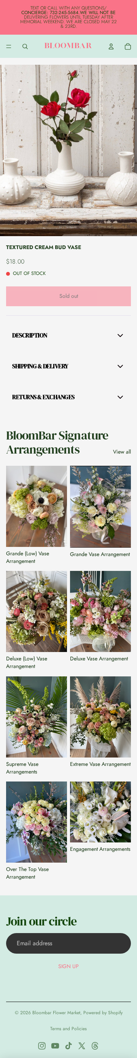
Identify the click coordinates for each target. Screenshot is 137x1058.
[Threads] (95, 1045)
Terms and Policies (68, 1028)
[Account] (111, 46)
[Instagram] (41, 1045)
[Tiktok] (68, 1045)
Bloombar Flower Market (56, 1012)
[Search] (25, 46)
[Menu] (9, 46)
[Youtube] (55, 1045)
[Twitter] (81, 1045)
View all (122, 451)
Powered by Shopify (103, 1012)
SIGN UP (68, 966)
